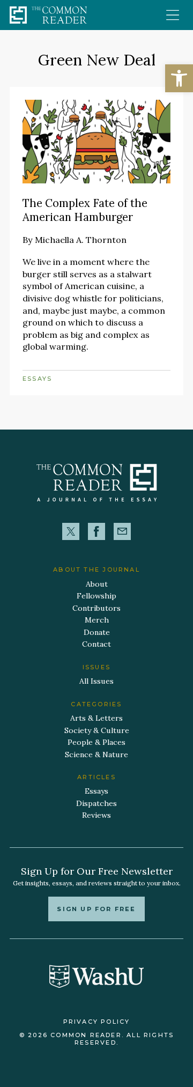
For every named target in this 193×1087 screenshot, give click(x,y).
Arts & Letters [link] (96, 718)
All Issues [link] (96, 681)
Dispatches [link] (96, 803)
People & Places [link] (96, 742)
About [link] (97, 584)
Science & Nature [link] (96, 754)
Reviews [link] (96, 815)
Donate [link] (97, 632)
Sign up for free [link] (96, 909)
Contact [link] (96, 644)
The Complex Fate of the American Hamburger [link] (85, 210)
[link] (179, 78)
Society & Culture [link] (96, 730)
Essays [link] (37, 378)
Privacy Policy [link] (96, 1021)
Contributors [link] (96, 608)
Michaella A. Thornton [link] (81, 239)
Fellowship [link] (96, 596)
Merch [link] (97, 620)
